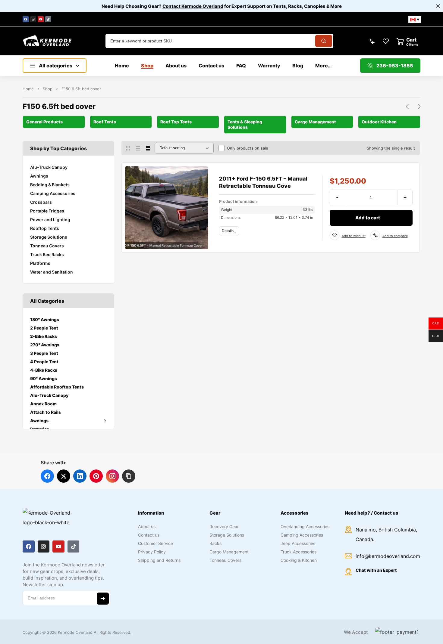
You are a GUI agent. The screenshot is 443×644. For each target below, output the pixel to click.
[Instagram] (33, 19)
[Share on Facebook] (47, 476)
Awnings (39, 175)
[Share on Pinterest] (96, 476)
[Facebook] (26, 19)
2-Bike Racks (43, 336)
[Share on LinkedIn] (79, 476)
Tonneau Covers (47, 245)
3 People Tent (44, 353)
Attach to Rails (45, 412)
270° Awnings (44, 344)
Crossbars (41, 202)
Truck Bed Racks (47, 254)
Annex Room (43, 403)
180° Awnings (44, 319)
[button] (128, 476)
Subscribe (103, 599)
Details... (229, 230)
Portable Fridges (47, 210)
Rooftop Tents (44, 228)
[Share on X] (63, 476)
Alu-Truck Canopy (49, 167)
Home (28, 88)
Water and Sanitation (51, 271)
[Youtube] (41, 19)
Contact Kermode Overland (192, 6)
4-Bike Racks (43, 370)
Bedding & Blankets (50, 184)
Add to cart (367, 218)
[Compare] (375, 235)
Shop (47, 88)
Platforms (40, 263)
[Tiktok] (48, 19)
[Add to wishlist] (334, 235)
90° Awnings (43, 378)
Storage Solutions (48, 237)
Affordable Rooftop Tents (57, 386)
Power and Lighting (50, 219)
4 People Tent (44, 361)
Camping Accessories (52, 193)
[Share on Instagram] (112, 476)
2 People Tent (44, 327)
